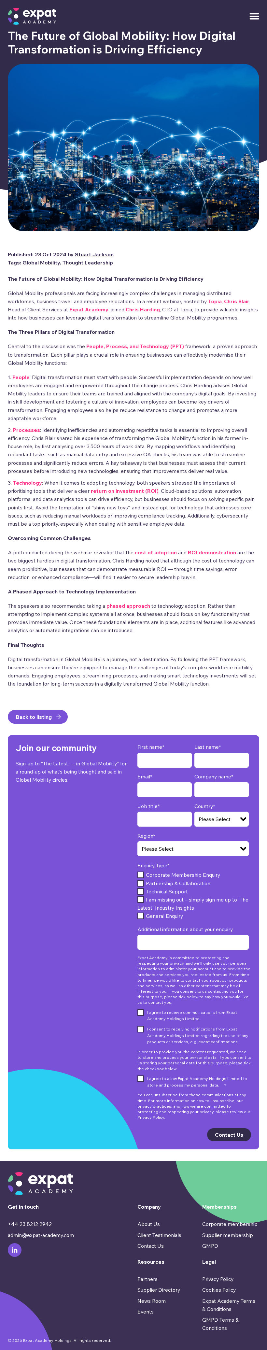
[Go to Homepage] (32, 16)
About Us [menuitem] (148, 1224)
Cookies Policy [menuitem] (219, 1289)
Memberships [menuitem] (219, 1206)
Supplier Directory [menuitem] (158, 1289)
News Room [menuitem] (151, 1301)
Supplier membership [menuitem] (227, 1235)
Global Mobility (41, 262)
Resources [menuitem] (150, 1261)
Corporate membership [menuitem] (230, 1224)
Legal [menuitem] (209, 1261)
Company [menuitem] (149, 1206)
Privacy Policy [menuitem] (217, 1279)
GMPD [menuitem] (210, 1246)
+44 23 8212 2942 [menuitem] (30, 1224)
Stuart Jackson (94, 254)
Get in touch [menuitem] (23, 1206)
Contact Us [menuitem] (150, 1246)
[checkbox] (193, 895)
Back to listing (34, 717)
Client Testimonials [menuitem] (159, 1235)
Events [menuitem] (145, 1311)
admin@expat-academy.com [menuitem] (41, 1235)
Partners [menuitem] (147, 1279)
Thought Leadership (88, 262)
